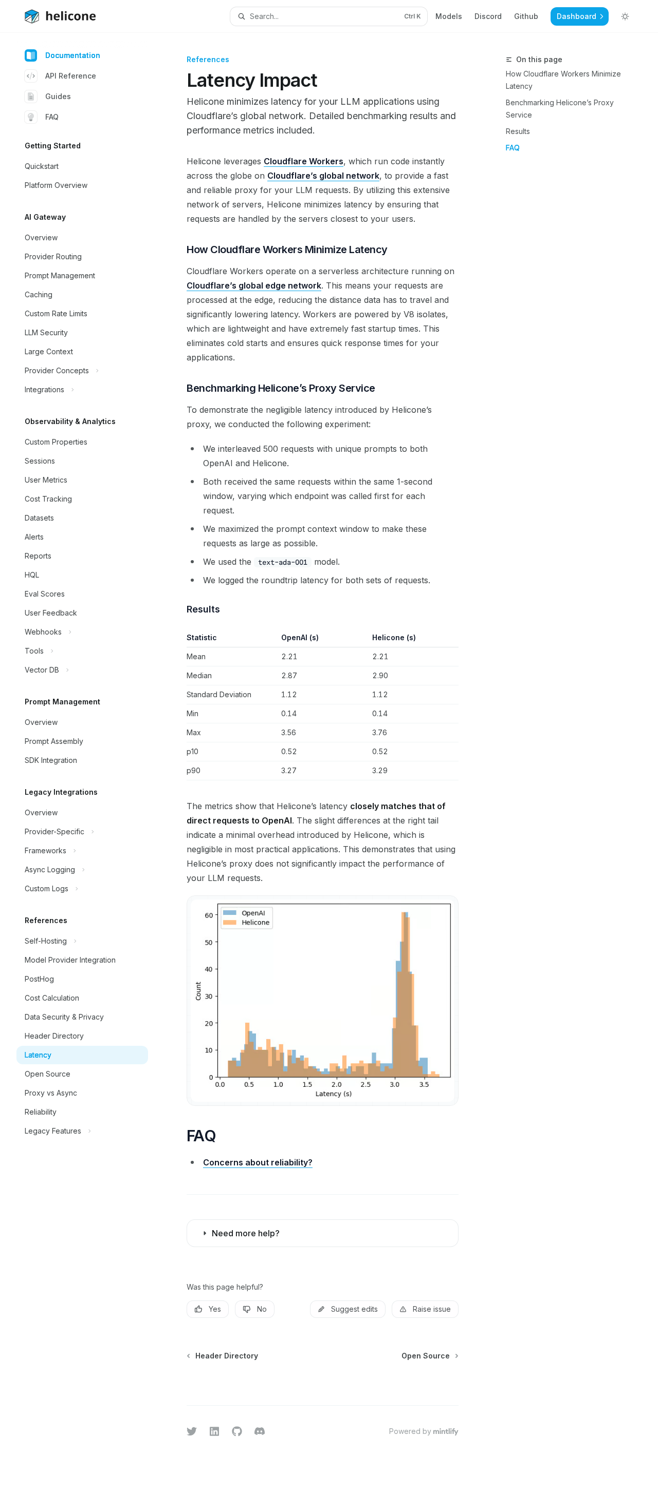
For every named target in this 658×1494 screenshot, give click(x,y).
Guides (58, 96)
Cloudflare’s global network (323, 175)
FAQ (52, 116)
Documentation (72, 55)
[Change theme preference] (625, 16)
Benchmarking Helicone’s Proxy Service (560, 108)
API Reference (70, 75)
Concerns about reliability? (258, 1162)
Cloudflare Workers (303, 161)
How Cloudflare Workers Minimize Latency (563, 79)
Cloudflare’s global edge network (254, 285)
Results (518, 131)
